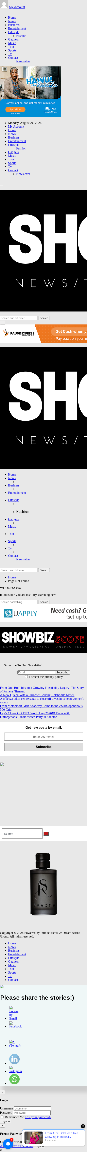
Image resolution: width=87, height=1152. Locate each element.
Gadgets (13, 39)
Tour (11, 46)
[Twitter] (3, 10)
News (12, 21)
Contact (13, 57)
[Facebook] (1, 10)
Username (6, 1108)
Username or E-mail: (13, 1141)
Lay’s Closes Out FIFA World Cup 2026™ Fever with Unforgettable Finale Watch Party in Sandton (35, 715)
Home (12, 17)
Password (6, 1112)
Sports (12, 50)
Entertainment (17, 28)
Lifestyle (13, 32)
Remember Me (14, 1117)
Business (13, 25)
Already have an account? (16, 1146)
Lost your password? (38, 1117)
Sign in (6, 1121)
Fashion (21, 35)
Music (12, 43)
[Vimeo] (11, 10)
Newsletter (23, 61)
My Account (17, 7)
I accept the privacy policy (45, 676)
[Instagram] (6, 10)
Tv (10, 54)
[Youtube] (8, 10)
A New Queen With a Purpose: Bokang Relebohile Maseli (37, 695)
